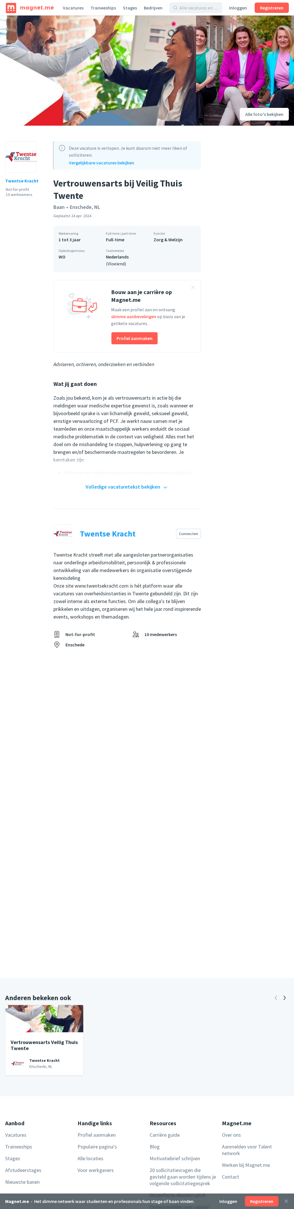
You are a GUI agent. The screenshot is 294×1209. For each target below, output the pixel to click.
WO (62, 257)
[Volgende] (284, 998)
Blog (155, 1146)
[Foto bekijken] (98, 70)
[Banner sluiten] (193, 288)
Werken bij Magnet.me (246, 1165)
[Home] (30, 7)
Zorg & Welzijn (168, 239)
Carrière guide (165, 1135)
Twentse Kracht (21, 181)
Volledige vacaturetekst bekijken (123, 486)
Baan (59, 207)
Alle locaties (90, 1158)
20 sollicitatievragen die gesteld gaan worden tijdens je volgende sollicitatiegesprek (183, 1177)
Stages (130, 8)
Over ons (231, 1135)
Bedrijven (153, 8)
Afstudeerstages (23, 1170)
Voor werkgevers (96, 1170)
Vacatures (73, 8)
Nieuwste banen (22, 1182)
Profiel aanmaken (134, 338)
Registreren (271, 8)
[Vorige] (276, 998)
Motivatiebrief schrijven (175, 1158)
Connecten (188, 533)
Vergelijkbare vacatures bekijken (101, 163)
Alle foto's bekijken (264, 114)
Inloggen (238, 8)
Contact (230, 1176)
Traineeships (103, 8)
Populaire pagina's (97, 1146)
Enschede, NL (85, 207)
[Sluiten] (286, 1201)
